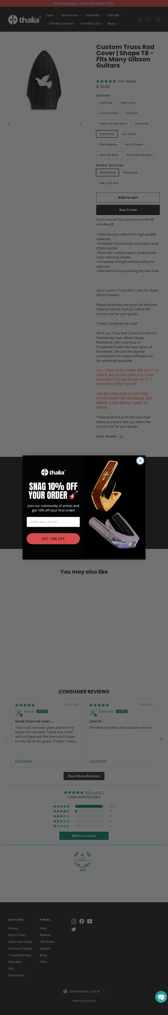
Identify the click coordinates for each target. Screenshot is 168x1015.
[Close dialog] (140, 460)
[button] (161, 997)
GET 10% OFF (53, 538)
